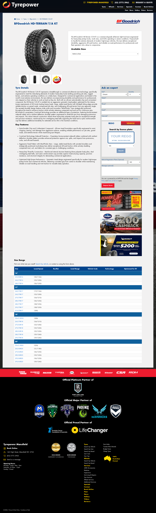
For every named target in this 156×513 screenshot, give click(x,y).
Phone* (104, 104)
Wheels (111, 7)
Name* (104, 98)
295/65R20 (19, 362)
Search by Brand (89, 451)
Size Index (106, 444)
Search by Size (88, 449)
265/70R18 (19, 321)
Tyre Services (88, 477)
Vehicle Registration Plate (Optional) (113, 160)
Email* (104, 110)
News (131, 10)
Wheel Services (89, 480)
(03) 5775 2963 (122, 2)
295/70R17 (19, 307)
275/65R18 (19, 325)
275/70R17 (19, 298)
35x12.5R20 (19, 345)
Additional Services (90, 482)
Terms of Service (113, 181)
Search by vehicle (42, 264)
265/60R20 (19, 349)
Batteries (86, 470)
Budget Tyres (107, 449)
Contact (138, 7)
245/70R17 (19, 291)
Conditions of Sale (25, 510)
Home (18, 19)
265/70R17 (19, 294)
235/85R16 (19, 277)
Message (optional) (107, 166)
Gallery (137, 10)
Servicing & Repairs (90, 475)
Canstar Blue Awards (109, 447)
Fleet (126, 10)
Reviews (150, 10)
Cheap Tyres (107, 451)
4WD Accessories (89, 468)
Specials (129, 7)
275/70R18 (19, 328)
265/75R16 (19, 280)
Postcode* (105, 116)
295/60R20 (19, 358)
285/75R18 (19, 334)
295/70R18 (19, 338)
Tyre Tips (86, 456)
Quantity (131, 92)
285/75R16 (19, 283)
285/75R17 (19, 304)
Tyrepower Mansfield (97, 2)
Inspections (87, 473)
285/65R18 (19, 331)
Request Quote (108, 185)
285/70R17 (19, 301)
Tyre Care (87, 454)
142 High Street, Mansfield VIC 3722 (20, 452)
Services (120, 7)
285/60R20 (19, 355)
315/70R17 (19, 311)
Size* (103, 92)
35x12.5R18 (19, 318)
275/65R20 (19, 352)
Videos (143, 10)
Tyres (104, 7)
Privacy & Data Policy (14, 510)
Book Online (148, 7)
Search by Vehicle (89, 447)
